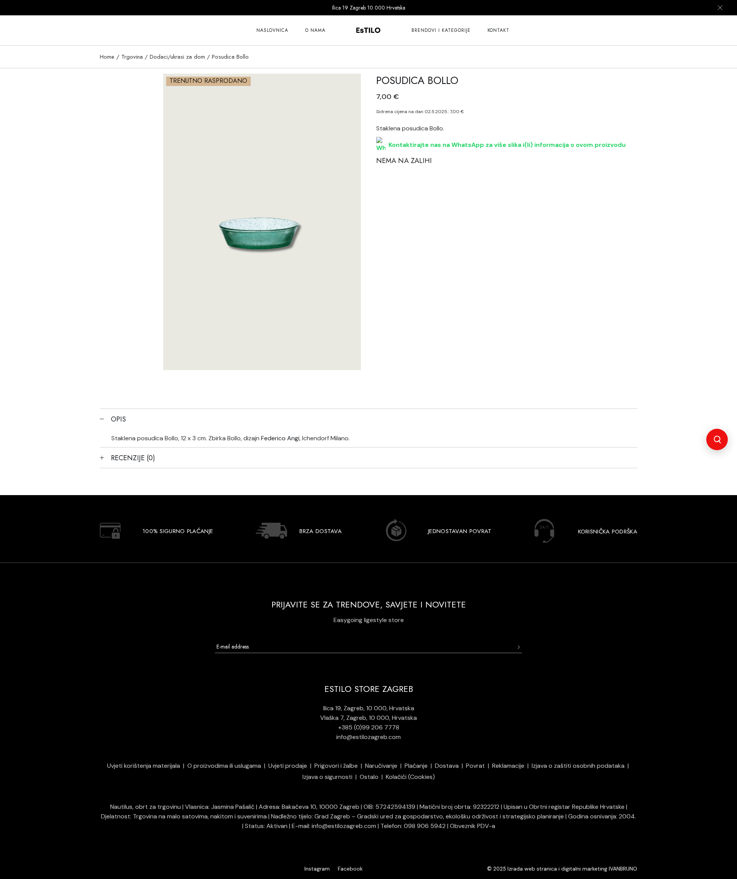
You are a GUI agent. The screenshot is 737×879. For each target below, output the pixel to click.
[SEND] (518, 647)
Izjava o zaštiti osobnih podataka (578, 766)
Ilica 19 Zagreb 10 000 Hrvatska (368, 8)
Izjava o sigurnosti (327, 777)
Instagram (317, 868)
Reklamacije (508, 766)
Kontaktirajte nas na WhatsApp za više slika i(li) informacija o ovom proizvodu (507, 145)
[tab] (368, 418)
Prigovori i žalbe (336, 766)
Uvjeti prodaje (287, 766)
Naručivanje (381, 766)
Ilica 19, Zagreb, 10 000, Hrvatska (368, 708)
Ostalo (369, 777)
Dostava (447, 766)
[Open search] (717, 439)
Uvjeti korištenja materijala (143, 766)
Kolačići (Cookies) (410, 777)
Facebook (350, 868)
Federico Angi (280, 438)
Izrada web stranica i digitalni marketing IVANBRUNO (572, 868)
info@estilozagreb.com (368, 737)
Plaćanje (416, 766)
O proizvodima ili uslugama (224, 766)
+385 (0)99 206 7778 (368, 727)
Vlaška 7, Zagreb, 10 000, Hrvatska (368, 718)
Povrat (475, 766)
